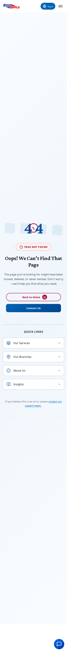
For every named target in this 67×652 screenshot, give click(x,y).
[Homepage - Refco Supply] (11, 6)
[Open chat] (59, 644)
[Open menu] (60, 6)
